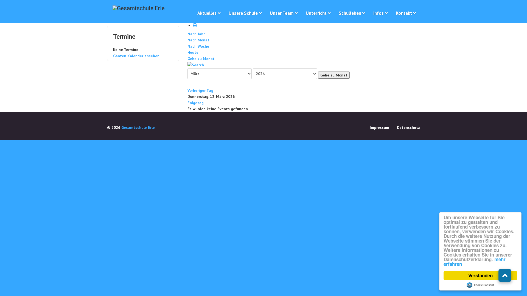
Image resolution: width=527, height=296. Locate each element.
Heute (192, 52)
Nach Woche (198, 46)
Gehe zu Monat (201, 58)
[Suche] (195, 64)
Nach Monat (198, 40)
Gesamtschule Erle (138, 127)
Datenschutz (408, 127)
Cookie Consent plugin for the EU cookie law (480, 285)
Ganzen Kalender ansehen (136, 55)
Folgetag (195, 102)
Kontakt (404, 13)
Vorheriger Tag (200, 90)
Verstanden (480, 275)
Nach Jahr (196, 34)
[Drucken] (195, 25)
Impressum (379, 127)
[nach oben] (504, 275)
